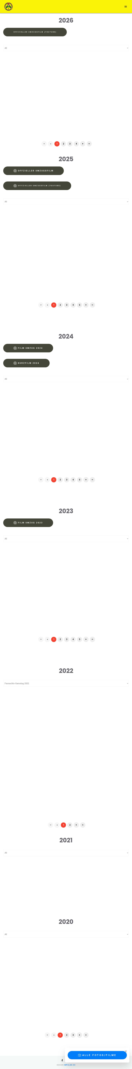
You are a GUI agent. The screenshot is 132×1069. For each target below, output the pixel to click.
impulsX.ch (69, 1065)
